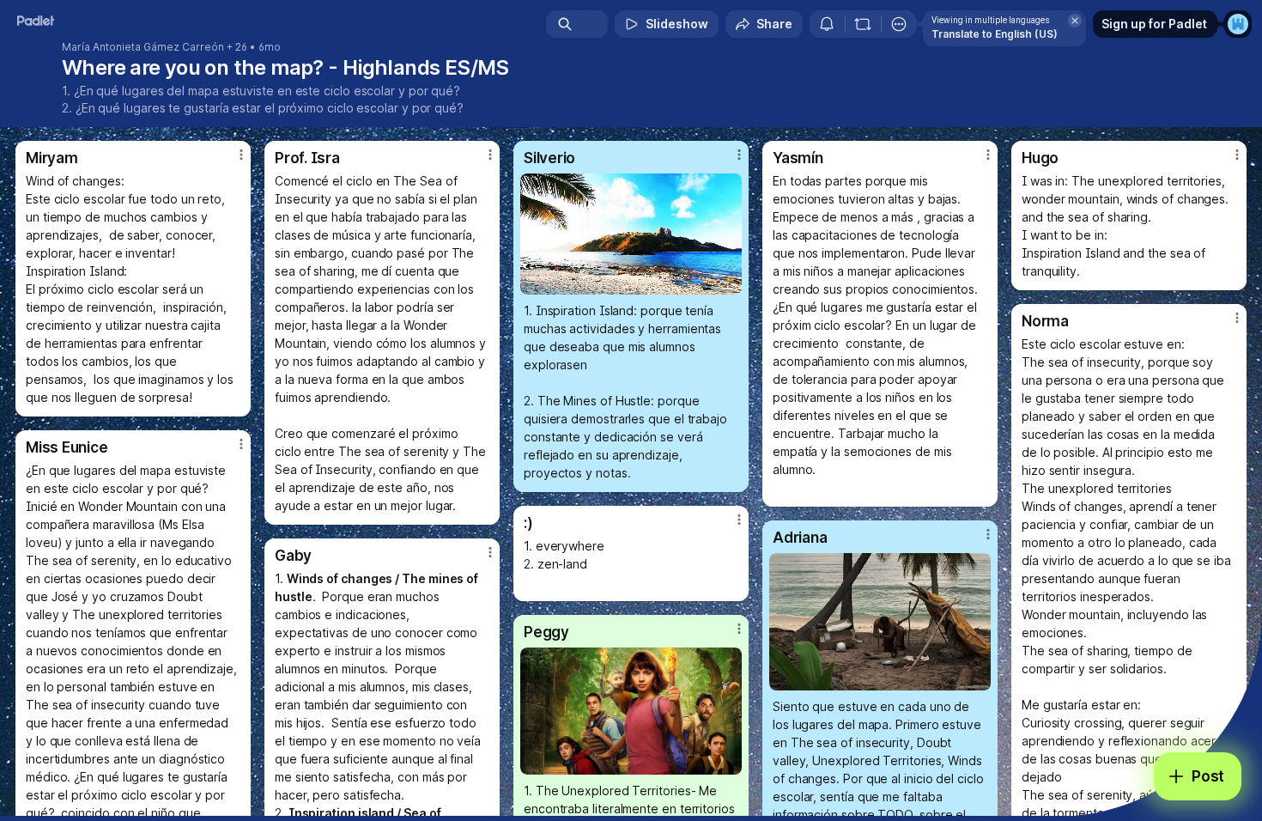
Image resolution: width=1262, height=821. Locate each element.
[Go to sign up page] (1238, 24)
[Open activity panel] (827, 24)
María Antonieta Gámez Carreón (143, 47)
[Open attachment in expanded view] (631, 234)
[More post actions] (241, 154)
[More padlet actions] (899, 24)
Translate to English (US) (994, 33)
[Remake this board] (863, 24)
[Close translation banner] (1075, 20)
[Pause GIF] (728, 281)
